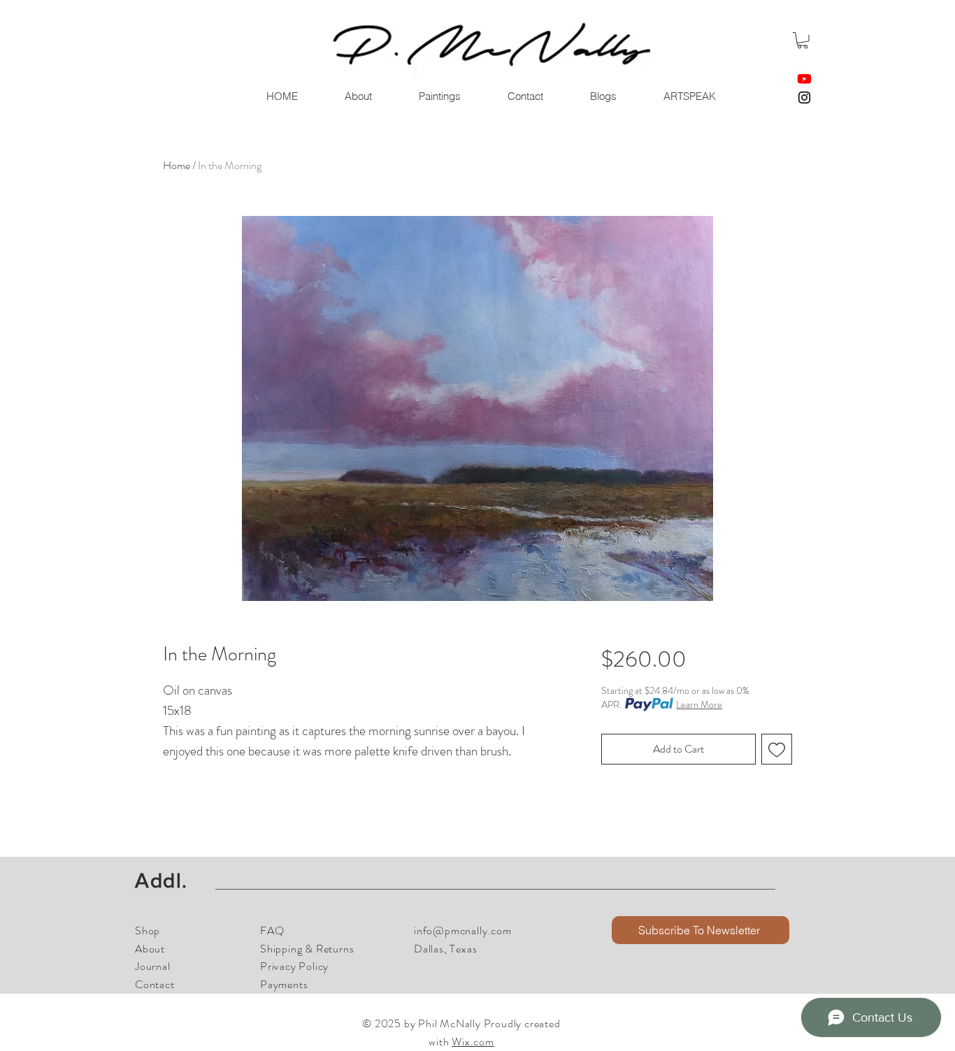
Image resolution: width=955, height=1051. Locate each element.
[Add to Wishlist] (776, 749)
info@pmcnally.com (463, 930)
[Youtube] (804, 79)
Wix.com (473, 1042)
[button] (802, 40)
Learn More (699, 704)
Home (176, 165)
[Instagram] (804, 97)
